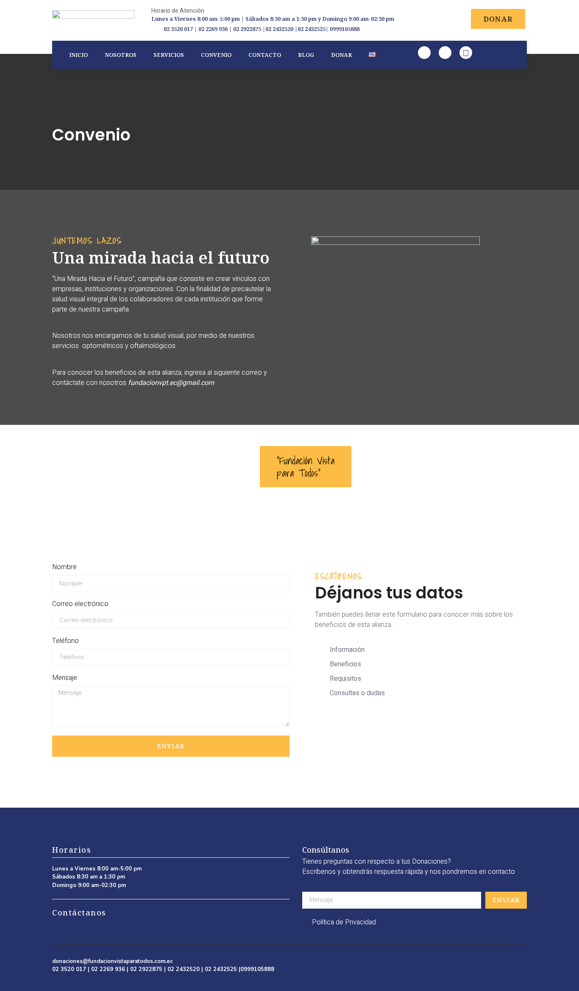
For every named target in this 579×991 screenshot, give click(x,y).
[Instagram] (445, 52)
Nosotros (120, 55)
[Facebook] (424, 52)
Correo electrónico (80, 604)
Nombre (64, 567)
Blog (306, 55)
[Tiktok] (465, 52)
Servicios (168, 55)
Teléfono (65, 641)
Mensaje (64, 678)
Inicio (78, 55)
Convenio (216, 55)
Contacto (264, 55)
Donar (341, 55)
